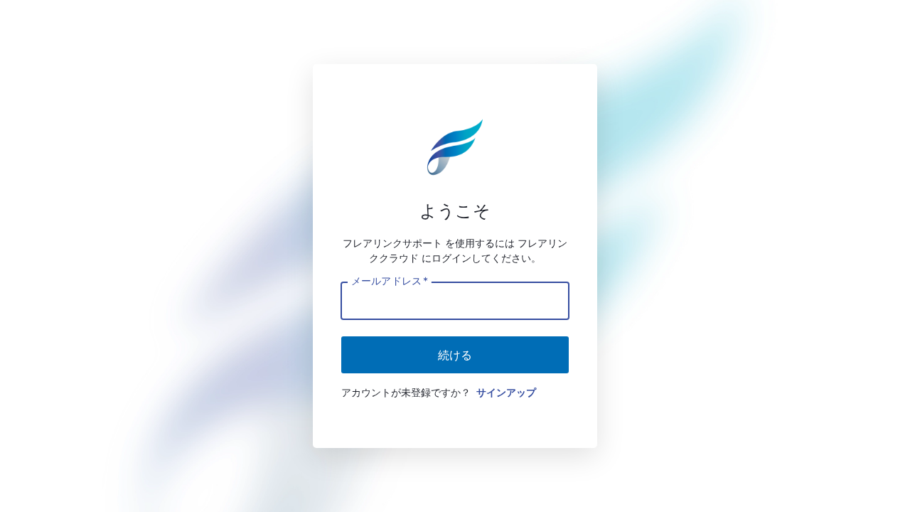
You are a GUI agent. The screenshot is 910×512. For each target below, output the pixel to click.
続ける (455, 355)
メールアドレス (389, 280)
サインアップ (506, 392)
